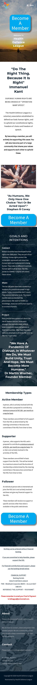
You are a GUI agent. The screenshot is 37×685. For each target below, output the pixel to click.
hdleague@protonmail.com (12, 663)
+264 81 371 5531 (7, 660)
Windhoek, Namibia (9, 658)
